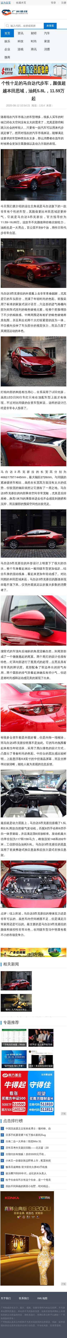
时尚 (34, 41)
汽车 (47, 33)
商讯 (34, 49)
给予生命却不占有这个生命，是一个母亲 (28, 1179)
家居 (47, 41)
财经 (34, 33)
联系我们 (24, 1298)
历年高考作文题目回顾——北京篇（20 (27, 1147)
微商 (7, 57)
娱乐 (7, 41)
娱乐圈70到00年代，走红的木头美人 (26, 1173)
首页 (7, 33)
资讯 (20, 33)
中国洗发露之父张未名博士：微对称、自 (28, 1128)
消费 (47, 49)
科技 (20, 41)
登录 (53, 2)
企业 (7, 49)
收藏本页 (21, 2)
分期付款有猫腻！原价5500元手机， (26, 1154)
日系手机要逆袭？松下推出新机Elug (26, 1134)
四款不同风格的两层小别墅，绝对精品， (28, 1186)
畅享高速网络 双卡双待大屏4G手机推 (26, 1167)
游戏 (20, 49)
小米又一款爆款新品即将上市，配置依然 (28, 1160)
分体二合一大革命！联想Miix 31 (23, 1141)
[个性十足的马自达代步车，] (16, 980)
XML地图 (42, 1298)
